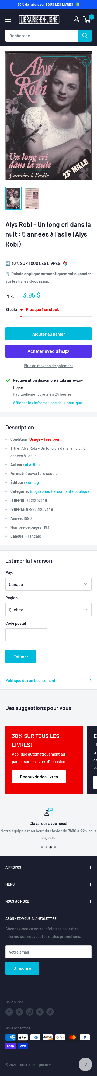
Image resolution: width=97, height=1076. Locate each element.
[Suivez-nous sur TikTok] (50, 1012)
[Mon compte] (76, 19)
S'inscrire (22, 968)
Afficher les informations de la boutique (47, 402)
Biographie (39, 491)
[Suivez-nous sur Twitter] (19, 1012)
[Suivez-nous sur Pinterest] (40, 1012)
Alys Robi (33, 464)
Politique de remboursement (30, 680)
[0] (87, 19)
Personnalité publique (70, 491)
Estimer (20, 656)
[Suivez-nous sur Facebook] (9, 1012)
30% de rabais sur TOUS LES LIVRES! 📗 (48, 4)
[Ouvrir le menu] (8, 20)
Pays (9, 572)
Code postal (15, 623)
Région (11, 597)
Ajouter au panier (48, 333)
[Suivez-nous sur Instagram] (29, 1012)
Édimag (32, 482)
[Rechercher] (85, 36)
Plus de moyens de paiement (48, 365)
